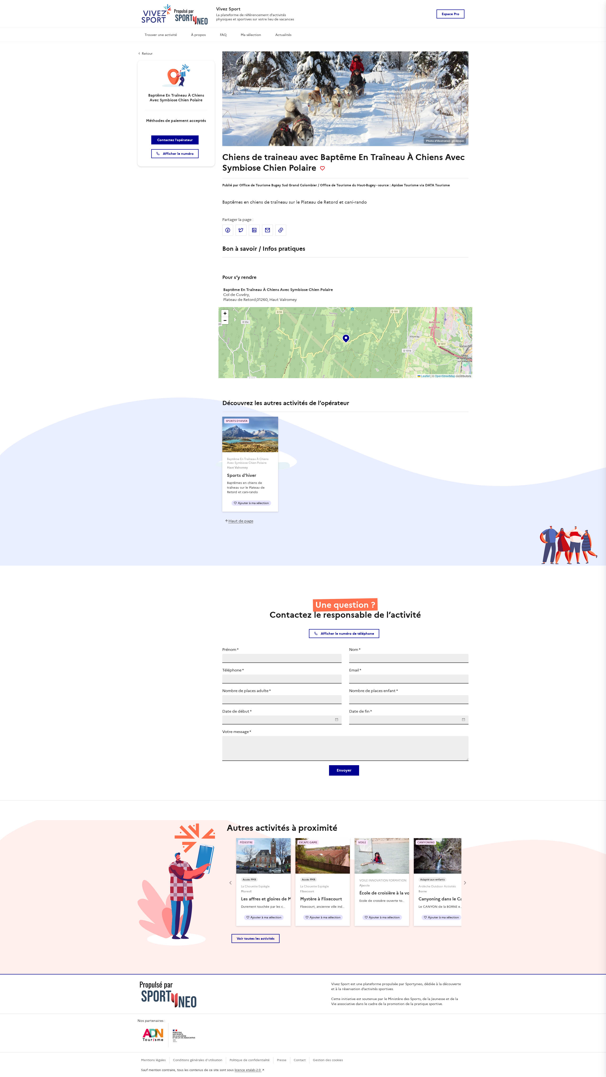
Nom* (355, 649)
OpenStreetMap (445, 376)
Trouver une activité (161, 35)
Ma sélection (251, 35)
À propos (198, 35)
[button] (345, 338)
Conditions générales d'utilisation (197, 1060)
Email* (355, 670)
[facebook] (227, 230)
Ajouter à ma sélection (253, 503)
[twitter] (241, 230)
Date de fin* (360, 711)
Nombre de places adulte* (246, 690)
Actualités (283, 35)
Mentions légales (153, 1060)
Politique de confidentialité (250, 1060)
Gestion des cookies (328, 1060)
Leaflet (425, 376)
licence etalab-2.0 (248, 1070)
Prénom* (230, 649)
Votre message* (236, 731)
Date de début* (237, 711)
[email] (267, 230)
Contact (300, 1060)
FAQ (223, 35)
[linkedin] (254, 230)
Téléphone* (233, 670)
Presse (281, 1060)
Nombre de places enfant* (373, 690)
